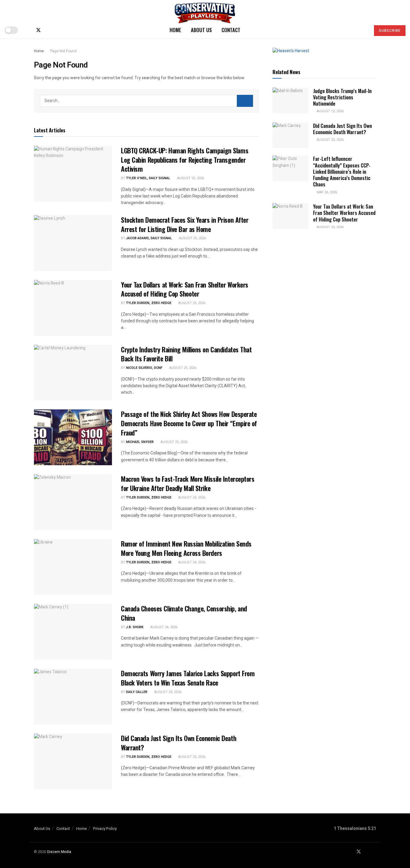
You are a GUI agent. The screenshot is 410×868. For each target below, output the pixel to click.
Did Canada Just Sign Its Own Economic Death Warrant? (178, 742)
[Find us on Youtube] (48, 30)
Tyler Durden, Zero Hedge (148, 303)
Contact (231, 30)
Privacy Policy (105, 828)
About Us (201, 30)
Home (175, 30)
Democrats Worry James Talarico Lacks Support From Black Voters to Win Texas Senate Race (188, 677)
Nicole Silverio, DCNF (144, 367)
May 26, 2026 (326, 192)
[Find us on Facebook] (28, 30)
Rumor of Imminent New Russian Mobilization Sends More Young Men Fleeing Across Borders (186, 548)
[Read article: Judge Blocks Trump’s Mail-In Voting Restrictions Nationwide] (291, 100)
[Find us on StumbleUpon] (58, 30)
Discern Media (59, 851)
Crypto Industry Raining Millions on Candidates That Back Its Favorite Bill (186, 354)
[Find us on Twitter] (38, 30)
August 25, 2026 (190, 178)
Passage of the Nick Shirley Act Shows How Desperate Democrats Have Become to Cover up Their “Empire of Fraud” (189, 423)
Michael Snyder (140, 442)
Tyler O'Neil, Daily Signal (148, 178)
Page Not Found (63, 51)
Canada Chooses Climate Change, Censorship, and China (184, 613)
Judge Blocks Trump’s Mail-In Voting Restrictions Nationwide (342, 97)
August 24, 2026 (191, 497)
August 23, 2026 (167, 692)
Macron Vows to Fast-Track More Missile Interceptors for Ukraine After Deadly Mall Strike (188, 483)
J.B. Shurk (134, 627)
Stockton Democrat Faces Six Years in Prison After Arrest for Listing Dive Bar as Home (184, 224)
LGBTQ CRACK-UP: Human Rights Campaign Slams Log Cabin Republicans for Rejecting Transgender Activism (184, 160)
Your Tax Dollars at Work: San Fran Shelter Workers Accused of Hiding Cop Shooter (184, 289)
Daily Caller (136, 692)
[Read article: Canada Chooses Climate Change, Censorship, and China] (73, 632)
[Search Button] (363, 30)
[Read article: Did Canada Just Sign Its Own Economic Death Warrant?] (73, 761)
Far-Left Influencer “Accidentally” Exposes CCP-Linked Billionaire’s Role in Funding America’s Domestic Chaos (341, 171)
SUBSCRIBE (390, 30)
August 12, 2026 (330, 111)
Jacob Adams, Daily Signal (149, 238)
